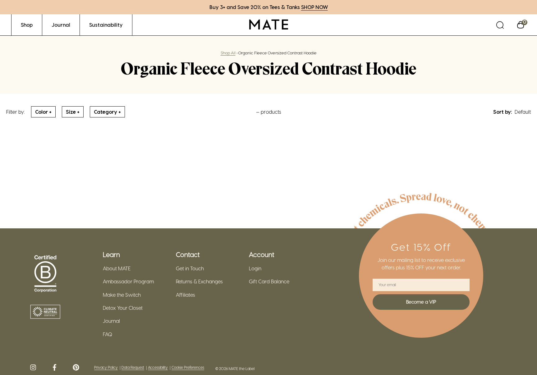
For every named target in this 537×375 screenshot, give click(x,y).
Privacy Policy (106, 367)
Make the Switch (122, 295)
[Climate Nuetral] (45, 312)
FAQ (107, 334)
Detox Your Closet (123, 308)
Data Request (133, 367)
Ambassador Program (128, 281)
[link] (26, 24)
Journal (111, 321)
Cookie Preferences (188, 367)
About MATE (117, 268)
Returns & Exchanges (199, 281)
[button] (500, 25)
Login (255, 268)
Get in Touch (190, 268)
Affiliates (185, 295)
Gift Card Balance (269, 281)
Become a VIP (421, 301)
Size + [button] (73, 112)
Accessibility (158, 367)
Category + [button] (107, 112)
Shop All (228, 52)
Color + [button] (43, 112)
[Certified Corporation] (45, 274)
